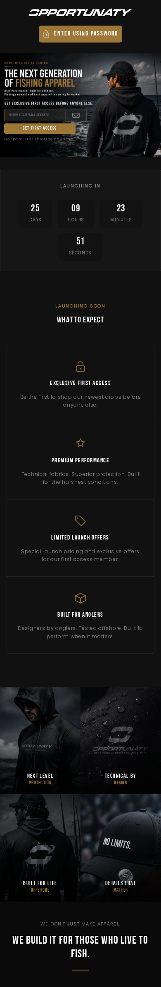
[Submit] (75, 115)
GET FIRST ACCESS (40, 128)
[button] (80, 34)
